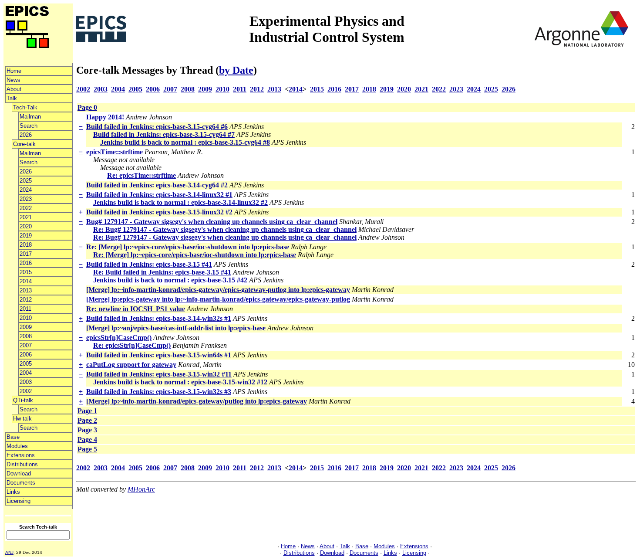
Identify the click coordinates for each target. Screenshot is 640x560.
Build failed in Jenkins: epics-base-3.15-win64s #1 (158, 355)
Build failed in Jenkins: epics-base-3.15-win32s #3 (158, 391)
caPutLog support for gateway (131, 364)
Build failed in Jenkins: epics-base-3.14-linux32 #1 (159, 194)
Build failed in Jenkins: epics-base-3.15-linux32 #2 (159, 212)
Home (14, 71)
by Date (236, 70)
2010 (26, 318)
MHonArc (141, 489)
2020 (26, 226)
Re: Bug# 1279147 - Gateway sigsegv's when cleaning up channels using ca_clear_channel (225, 229)
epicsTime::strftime (114, 152)
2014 (26, 281)
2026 (26, 135)
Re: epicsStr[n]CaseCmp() (132, 345)
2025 (26, 180)
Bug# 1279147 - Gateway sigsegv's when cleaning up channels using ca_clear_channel (211, 221)
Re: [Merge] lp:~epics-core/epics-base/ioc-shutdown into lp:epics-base (187, 247)
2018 (26, 244)
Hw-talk (22, 418)
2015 (26, 272)
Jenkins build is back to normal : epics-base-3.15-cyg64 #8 (185, 142)
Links (13, 492)
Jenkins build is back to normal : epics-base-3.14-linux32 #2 (180, 202)
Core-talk (24, 144)
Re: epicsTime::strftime (141, 175)
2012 (26, 299)
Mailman (30, 116)
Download (19, 473)
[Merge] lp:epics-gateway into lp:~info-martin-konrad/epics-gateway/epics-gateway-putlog (218, 299)
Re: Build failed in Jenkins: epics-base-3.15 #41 (162, 272)
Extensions (21, 455)
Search (28, 125)
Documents (21, 482)
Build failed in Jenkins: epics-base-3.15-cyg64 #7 (164, 134)
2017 (26, 254)
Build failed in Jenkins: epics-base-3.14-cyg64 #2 (157, 185)
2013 (26, 290)
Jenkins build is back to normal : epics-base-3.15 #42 (170, 280)
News (13, 80)
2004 (26, 373)
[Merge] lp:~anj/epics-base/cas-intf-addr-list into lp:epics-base (176, 328)
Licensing (18, 501)
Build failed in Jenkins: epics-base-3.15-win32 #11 (159, 374)
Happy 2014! (105, 117)
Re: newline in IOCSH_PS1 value (135, 308)
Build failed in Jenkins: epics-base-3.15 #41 (149, 264)
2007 (26, 345)
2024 (26, 190)
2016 (26, 263)
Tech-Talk (25, 107)
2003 (26, 382)
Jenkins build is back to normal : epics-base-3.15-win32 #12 (180, 382)
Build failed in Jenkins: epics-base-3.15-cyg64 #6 (157, 126)
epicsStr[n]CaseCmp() (119, 337)
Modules (17, 446)
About (14, 89)
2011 (25, 308)
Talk (12, 98)
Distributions (22, 464)
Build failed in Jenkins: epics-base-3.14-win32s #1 (158, 318)
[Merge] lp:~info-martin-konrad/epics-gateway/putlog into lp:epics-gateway (196, 401)
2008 (26, 336)
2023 (26, 199)
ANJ (9, 552)
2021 (26, 217)
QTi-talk (23, 400)
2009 (26, 327)
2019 (26, 235)
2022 (26, 208)
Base (13, 437)
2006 (26, 354)
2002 (26, 391)
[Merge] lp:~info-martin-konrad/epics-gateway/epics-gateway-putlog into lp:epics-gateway (218, 289)
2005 (26, 363)
